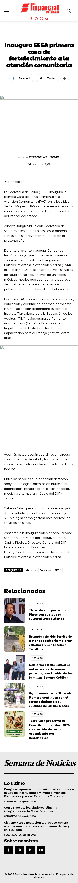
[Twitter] (41, 18)
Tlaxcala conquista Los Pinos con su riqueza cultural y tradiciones (47, 614)
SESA (58, 570)
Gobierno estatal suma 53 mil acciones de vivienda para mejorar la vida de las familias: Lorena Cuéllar (51, 671)
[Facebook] (31, 18)
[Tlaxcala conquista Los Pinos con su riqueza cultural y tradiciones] (14, 610)
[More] (64, 78)
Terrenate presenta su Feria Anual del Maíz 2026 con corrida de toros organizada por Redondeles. (49, 729)
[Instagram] (36, 18)
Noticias (39, 36)
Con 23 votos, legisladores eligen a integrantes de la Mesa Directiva (30, 809)
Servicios (46, 570)
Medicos (31, 570)
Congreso (10, 801)
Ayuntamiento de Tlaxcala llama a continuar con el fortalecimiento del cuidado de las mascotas (50, 699)
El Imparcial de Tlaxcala (42, 157)
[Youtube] (46, 18)
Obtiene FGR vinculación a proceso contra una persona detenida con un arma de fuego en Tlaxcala (37, 826)
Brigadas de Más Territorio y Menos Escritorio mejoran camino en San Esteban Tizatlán (50, 642)
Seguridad (11, 834)
